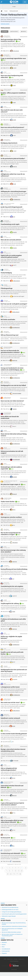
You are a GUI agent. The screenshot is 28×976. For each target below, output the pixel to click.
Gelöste (24, 31)
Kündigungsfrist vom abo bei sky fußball (13, 385)
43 (7, 874)
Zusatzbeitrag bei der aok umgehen (12, 586)
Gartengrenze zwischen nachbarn (11, 517)
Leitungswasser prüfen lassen (10, 687)
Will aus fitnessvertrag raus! (9, 335)
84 (20, 874)
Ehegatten (4, 953)
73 (14, 874)
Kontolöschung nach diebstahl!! (10, 853)
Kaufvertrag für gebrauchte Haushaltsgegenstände (14, 914)
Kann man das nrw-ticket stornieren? (12, 401)
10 (15, 870)
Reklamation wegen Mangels (9, 916)
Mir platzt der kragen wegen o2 (10, 484)
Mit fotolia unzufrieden (8, 319)
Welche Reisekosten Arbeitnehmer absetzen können (14, 926)
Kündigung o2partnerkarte (9, 143)
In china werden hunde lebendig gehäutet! (14, 733)
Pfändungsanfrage (6, 288)
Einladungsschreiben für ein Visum (10, 909)
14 (18, 870)
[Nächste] (25, 868)
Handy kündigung (6, 273)
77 (17, 874)
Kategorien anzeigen (5, 23)
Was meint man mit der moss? (10, 702)
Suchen (24, 27)
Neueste (5, 31)
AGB (5, 959)
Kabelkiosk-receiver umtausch (10, 718)
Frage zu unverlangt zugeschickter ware (13, 58)
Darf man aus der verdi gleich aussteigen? (14, 304)
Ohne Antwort (15, 31)
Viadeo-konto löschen (8, 501)
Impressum (21, 959)
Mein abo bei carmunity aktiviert (11, 240)
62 (10, 874)
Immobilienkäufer (6, 949)
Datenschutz (10, 959)
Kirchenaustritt (5, 838)
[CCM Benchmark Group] (14, 965)
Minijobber (4, 942)
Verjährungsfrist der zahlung (10, 603)
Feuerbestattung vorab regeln (10, 224)
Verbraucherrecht (13, 11)
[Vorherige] (2, 868)
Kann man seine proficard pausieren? (12, 127)
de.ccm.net (14, 969)
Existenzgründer (6, 951)
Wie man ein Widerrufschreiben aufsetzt (11, 932)
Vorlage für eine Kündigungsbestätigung (11, 911)
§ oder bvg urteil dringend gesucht (11, 207)
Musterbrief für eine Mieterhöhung (10, 907)
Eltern (3, 946)
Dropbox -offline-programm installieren (13, 93)
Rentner (4, 944)
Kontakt (16, 959)
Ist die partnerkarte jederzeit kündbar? (13, 158)
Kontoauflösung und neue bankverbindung (14, 569)
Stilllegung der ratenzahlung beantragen (13, 191)
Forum (5, 11)
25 (21, 870)
